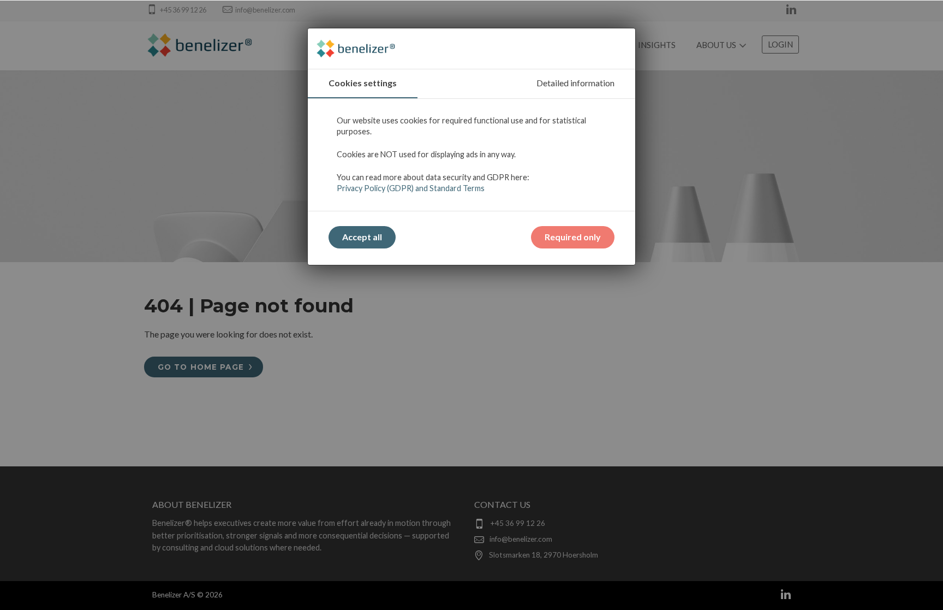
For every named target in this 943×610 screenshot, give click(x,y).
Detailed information (575, 83)
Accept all (362, 237)
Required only (573, 237)
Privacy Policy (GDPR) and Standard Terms (411, 188)
